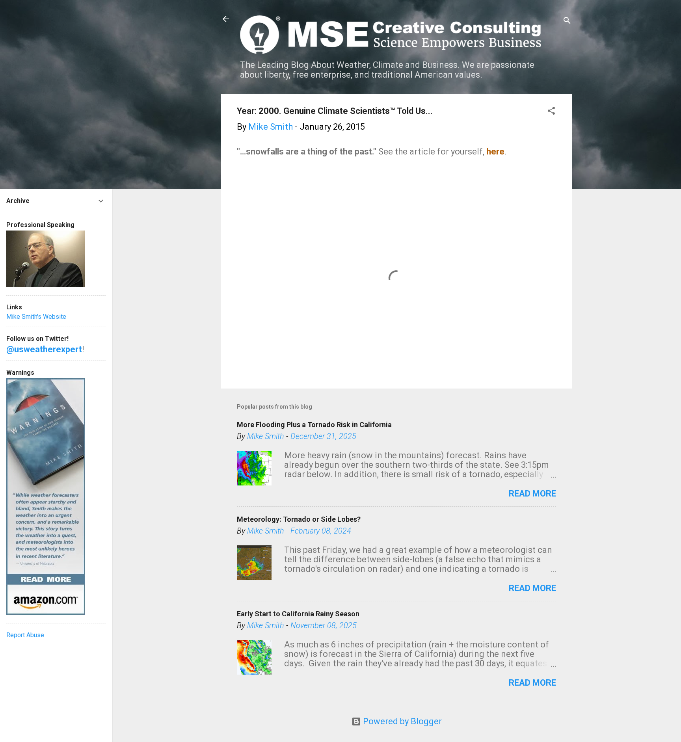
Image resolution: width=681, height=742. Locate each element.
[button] (551, 111)
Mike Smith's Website (36, 316)
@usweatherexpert (44, 349)
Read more (532, 493)
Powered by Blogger (401, 721)
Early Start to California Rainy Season (298, 614)
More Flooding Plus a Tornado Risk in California (314, 424)
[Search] (567, 21)
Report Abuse (25, 635)
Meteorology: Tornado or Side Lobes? (299, 519)
